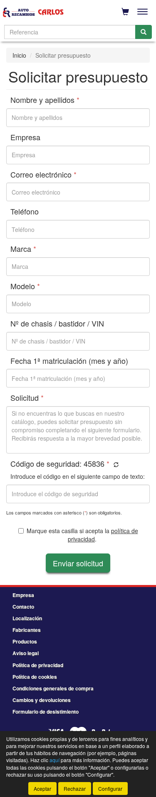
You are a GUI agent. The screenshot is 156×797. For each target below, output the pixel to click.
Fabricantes (26, 630)
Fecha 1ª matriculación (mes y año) (69, 361)
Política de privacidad (37, 665)
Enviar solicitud (78, 563)
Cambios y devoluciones (41, 700)
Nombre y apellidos (44, 100)
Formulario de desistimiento (45, 711)
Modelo (25, 286)
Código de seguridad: (59, 464)
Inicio (19, 55)
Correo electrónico (43, 175)
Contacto (23, 606)
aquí (54, 759)
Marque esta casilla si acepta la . (82, 534)
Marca (23, 249)
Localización (27, 618)
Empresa (25, 137)
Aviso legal (25, 653)
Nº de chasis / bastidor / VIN (57, 323)
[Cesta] (125, 11)
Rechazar (75, 788)
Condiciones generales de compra (53, 688)
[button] (115, 464)
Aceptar (42, 788)
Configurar (110, 788)
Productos (24, 641)
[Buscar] (143, 32)
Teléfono (24, 211)
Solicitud (27, 398)
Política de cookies (34, 676)
